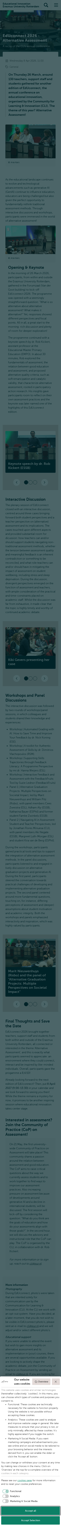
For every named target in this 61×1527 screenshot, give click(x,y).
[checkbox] (11, 1491)
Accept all (30, 1511)
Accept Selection (30, 1520)
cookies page (24, 1480)
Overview (43, 1381)
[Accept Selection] (56, 1381)
